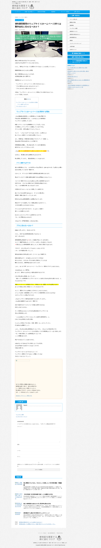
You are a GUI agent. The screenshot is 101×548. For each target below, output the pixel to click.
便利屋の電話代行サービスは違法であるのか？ (30, 522)
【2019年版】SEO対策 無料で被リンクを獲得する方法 (38, 494)
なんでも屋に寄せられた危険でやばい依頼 (77, 67)
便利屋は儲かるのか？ (73, 76)
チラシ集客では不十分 (23, 104)
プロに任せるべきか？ (21, 106)
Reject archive (60, 533)
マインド (25, 416)
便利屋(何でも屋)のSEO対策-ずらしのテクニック (37, 513)
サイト (18, 456)
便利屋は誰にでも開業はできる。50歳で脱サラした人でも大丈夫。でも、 (37, 524)
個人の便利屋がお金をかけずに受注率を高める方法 (37, 503)
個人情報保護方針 (51, 533)
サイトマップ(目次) (42, 533)
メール (18, 450)
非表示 (28, 99)
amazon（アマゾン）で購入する (24, 395)
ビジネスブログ (19, 416)
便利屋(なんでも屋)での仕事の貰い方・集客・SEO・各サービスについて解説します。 (50, 542)
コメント (19, 426)
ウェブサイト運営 (20, 414)
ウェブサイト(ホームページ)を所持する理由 (27, 102)
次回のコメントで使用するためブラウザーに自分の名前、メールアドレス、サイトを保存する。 (38, 465)
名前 (18, 444)
